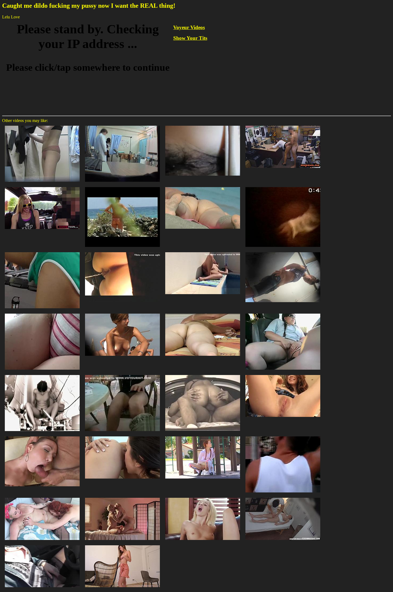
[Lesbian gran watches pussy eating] (42, 497)
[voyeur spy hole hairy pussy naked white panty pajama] (283, 186)
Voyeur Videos (189, 27)
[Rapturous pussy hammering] (283, 436)
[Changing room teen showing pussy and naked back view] (42, 125)
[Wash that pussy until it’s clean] (42, 374)
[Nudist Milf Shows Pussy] (122, 186)
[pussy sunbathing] (203, 186)
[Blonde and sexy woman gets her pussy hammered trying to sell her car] (42, 186)
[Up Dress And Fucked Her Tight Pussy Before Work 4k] (122, 545)
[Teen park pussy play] (203, 436)
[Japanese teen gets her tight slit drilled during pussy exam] (122, 125)
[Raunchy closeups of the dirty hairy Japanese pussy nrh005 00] (203, 125)
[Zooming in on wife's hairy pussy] (42, 313)
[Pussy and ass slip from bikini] (122, 313)
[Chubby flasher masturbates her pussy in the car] (283, 313)
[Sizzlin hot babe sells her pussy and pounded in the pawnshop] (283, 125)
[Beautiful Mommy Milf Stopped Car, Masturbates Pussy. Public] (42, 545)
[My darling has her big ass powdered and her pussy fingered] (203, 313)
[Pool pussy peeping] (203, 252)
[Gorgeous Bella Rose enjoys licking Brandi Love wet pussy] (203, 497)
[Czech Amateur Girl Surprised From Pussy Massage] (283, 497)
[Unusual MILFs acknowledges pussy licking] (122, 497)
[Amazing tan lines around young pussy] (283, 252)
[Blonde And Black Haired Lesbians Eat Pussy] (122, 436)
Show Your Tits (190, 38)
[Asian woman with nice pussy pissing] (122, 252)
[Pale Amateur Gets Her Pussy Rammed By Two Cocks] (42, 436)
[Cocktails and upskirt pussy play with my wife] (122, 374)
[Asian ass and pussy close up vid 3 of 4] (42, 252)
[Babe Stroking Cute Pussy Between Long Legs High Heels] (283, 374)
